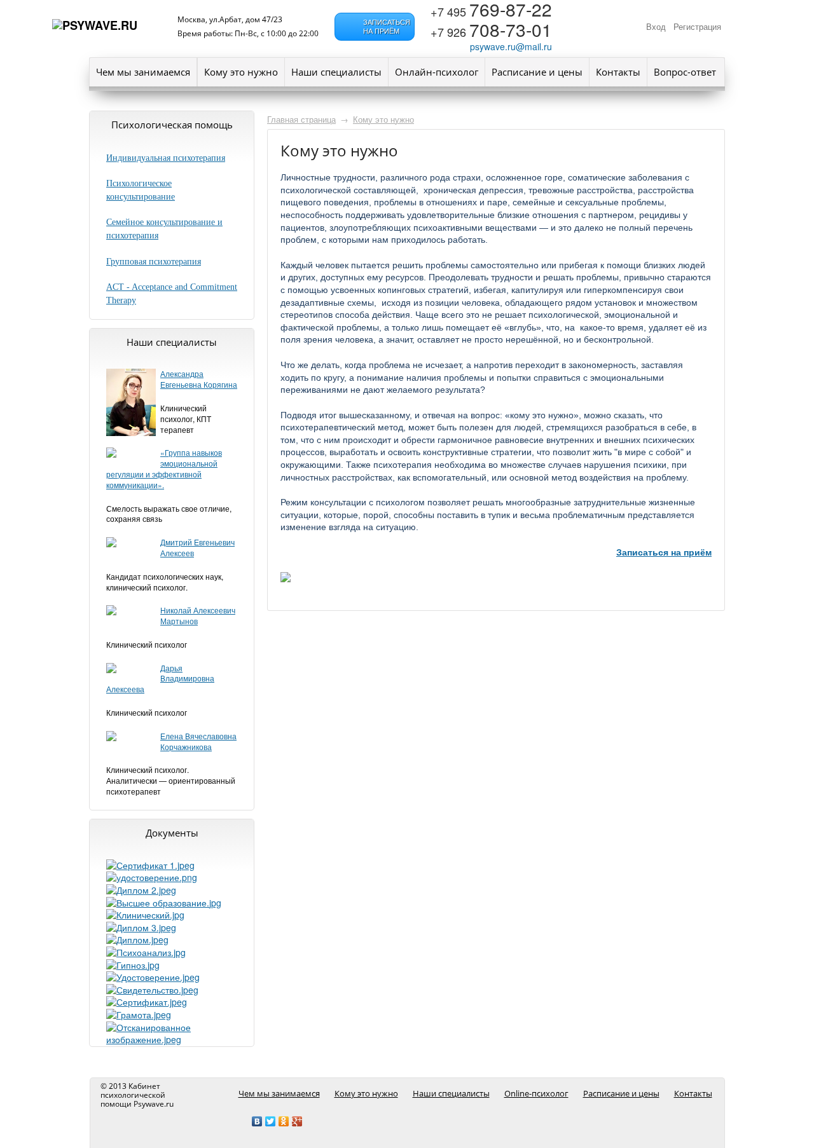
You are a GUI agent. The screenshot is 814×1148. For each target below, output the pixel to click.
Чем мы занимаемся (143, 71)
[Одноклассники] (284, 1121)
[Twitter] (270, 1121)
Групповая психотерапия (153, 261)
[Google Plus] (297, 1121)
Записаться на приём (664, 552)
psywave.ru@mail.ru (511, 46)
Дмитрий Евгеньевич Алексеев (197, 547)
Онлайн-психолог (436, 71)
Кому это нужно (241, 71)
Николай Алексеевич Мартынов (197, 615)
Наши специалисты (336, 71)
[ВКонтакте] (257, 1121)
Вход (656, 26)
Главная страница (301, 119)
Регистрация (697, 26)
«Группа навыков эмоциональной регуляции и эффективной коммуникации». (164, 468)
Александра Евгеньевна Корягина (198, 379)
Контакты (618, 71)
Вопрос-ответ (685, 71)
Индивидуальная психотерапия (165, 158)
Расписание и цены (537, 71)
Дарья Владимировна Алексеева (160, 678)
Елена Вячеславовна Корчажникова (198, 741)
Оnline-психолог (536, 1093)
